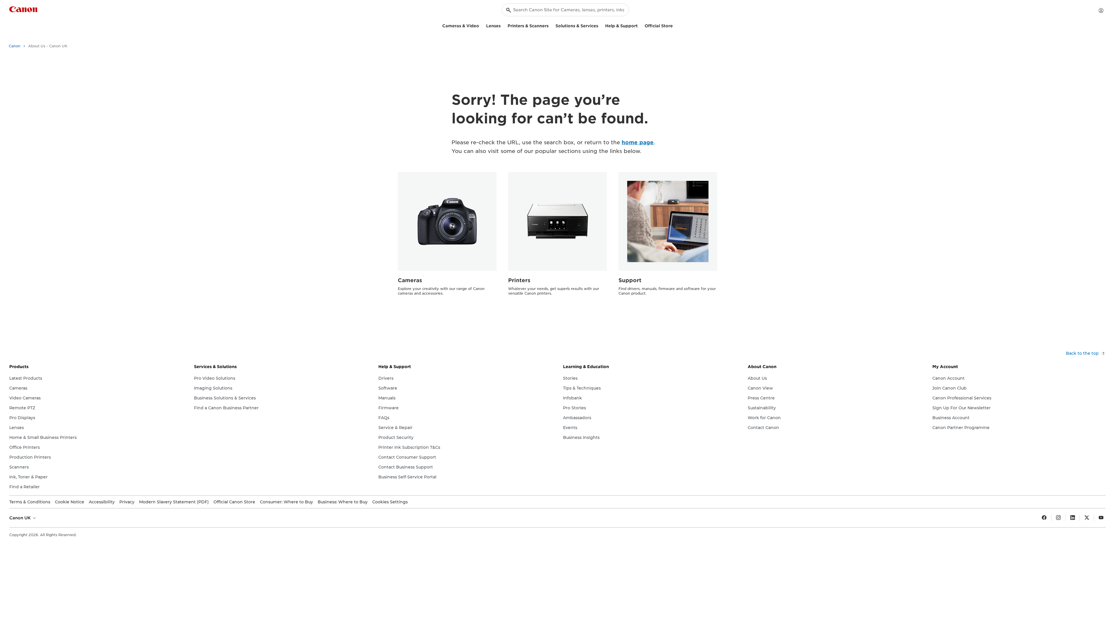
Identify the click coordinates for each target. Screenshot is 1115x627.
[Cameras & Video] (481, 25)
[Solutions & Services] (600, 25)
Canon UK (20, 518)
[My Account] (1101, 10)
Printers (519, 280)
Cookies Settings (390, 502)
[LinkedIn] (1073, 518)
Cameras (410, 280)
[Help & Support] (640, 25)
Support (629, 280)
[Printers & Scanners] (550, 25)
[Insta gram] (1058, 518)
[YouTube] (1101, 518)
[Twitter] (1087, 518)
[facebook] (1044, 518)
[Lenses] (503, 25)
